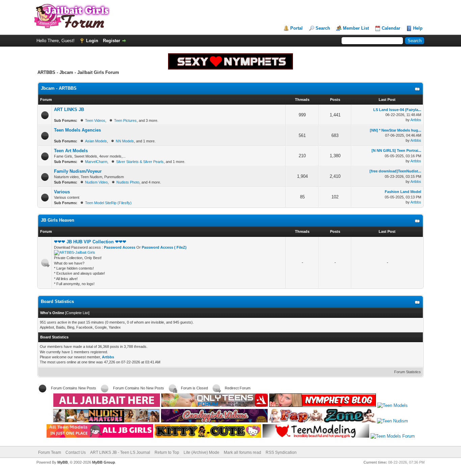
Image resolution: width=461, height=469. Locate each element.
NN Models (125, 141)
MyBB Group (103, 462)
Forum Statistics (407, 372)
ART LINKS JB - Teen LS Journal (120, 452)
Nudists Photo (127, 182)
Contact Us (75, 452)
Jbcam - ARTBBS (59, 88)
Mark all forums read (242, 452)
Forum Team (49, 452)
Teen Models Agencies (77, 130)
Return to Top (167, 452)
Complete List (77, 313)
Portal (296, 28)
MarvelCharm (96, 162)
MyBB (62, 462)
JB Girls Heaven (57, 220)
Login (92, 40)
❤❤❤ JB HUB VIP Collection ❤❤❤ (90, 241)
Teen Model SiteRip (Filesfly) (108, 203)
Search (323, 28)
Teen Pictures (125, 120)
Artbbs (415, 120)
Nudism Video (96, 182)
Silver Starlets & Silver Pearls (140, 162)
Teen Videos (95, 120)
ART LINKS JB (69, 109)
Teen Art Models (71, 150)
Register (111, 40)
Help (418, 28)
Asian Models (96, 141)
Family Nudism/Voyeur (78, 171)
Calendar (391, 28)
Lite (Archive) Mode (201, 452)
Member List (356, 28)
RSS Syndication (281, 452)
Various (62, 191)
